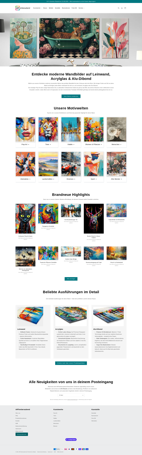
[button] (37, 8)
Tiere (47, 144)
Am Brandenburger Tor (70, 219)
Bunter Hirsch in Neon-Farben (93, 237)
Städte (70, 144)
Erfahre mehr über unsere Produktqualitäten (71, 363)
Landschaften (47, 179)
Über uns (18, 413)
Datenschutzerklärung (72, 399)
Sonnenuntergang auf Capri (94, 262)
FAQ (17, 415)
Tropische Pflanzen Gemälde (48, 262)
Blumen (55, 426)
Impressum (18, 428)
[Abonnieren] (82, 395)
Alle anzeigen (71, 278)
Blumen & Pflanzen (92, 144)
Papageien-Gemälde (48, 226)
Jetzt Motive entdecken (71, 96)
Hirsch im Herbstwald (116, 262)
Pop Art (24, 144)
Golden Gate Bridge (71, 259)
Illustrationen (94, 415)
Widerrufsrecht (19, 431)
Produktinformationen (21, 418)
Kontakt (17, 420)
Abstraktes (24, 179)
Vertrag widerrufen (21, 434)
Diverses (70, 179)
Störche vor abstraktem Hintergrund (25, 269)
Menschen (116, 144)
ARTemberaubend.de (23, 451)
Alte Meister (115, 179)
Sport (93, 179)
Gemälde (93, 413)
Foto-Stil (93, 418)
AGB (17, 423)
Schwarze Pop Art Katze (25, 236)
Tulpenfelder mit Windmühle (116, 219)
